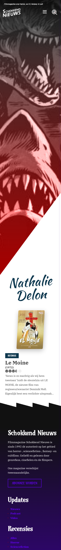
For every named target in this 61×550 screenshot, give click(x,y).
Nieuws (15, 509)
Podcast (15, 513)
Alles (13, 538)
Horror (14, 542)
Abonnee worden (24, 483)
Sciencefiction (19, 546)
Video (14, 518)
